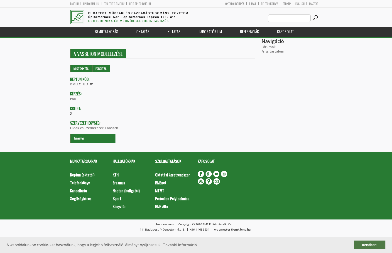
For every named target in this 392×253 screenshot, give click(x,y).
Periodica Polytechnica (172, 198)
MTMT (159, 190)
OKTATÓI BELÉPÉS (235, 3)
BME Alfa (161, 206)
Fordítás (101, 68)
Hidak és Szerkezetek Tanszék (94, 128)
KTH (116, 175)
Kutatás (174, 31)
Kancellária (78, 190)
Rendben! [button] (369, 245)
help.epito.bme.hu (140, 3)
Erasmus (119, 183)
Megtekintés (81, 68)
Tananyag (79, 138)
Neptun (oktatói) (82, 175)
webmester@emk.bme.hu (232, 229)
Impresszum (165, 224)
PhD (73, 99)
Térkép (286, 3)
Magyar (313, 3)
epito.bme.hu (91, 3)
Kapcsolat (285, 31)
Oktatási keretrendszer (172, 175)
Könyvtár (119, 206)
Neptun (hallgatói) (126, 190)
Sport (117, 198)
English (300, 3)
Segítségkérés (80, 198)
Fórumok (269, 47)
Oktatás (142, 31)
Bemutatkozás (106, 31)
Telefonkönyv (269, 3)
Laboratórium (210, 31)
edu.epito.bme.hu (114, 3)
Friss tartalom (273, 51)
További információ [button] (180, 244)
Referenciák (249, 31)
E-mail (252, 3)
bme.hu (74, 3)
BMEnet (160, 183)
